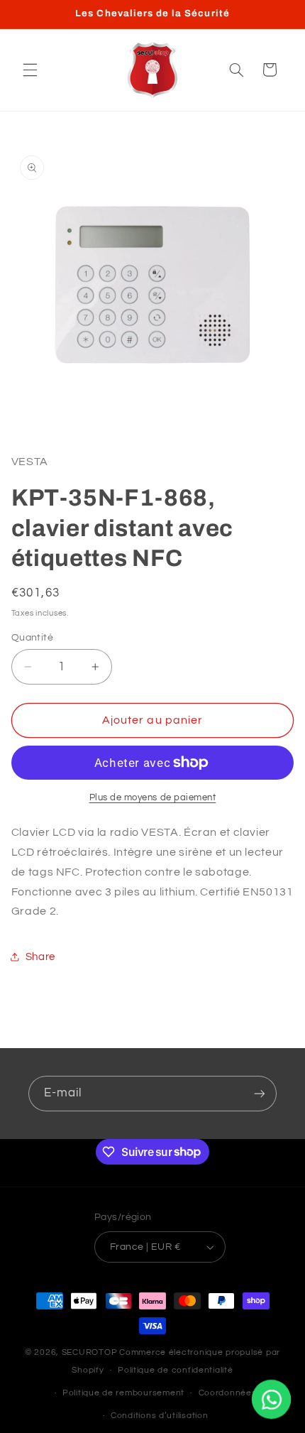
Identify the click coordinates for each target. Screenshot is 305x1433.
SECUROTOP (90, 1352)
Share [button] (40, 957)
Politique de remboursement (123, 1393)
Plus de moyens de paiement (152, 797)
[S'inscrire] (259, 1093)
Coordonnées (228, 1393)
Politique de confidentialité (175, 1370)
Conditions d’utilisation (160, 1416)
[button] (29, 69)
